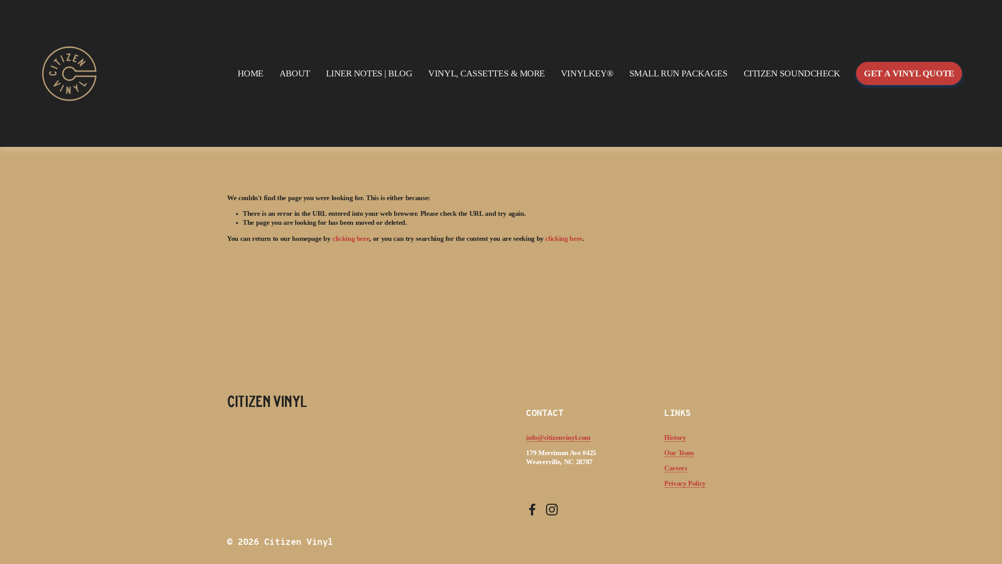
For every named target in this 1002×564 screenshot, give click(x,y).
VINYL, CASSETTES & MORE (486, 73)
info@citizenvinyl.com (558, 437)
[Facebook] (532, 509)
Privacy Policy (685, 483)
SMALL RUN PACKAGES (678, 73)
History (675, 437)
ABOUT (294, 73)
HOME (250, 73)
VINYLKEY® (587, 73)
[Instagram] (552, 509)
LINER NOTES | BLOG (369, 73)
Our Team (679, 453)
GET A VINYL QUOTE (909, 73)
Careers (675, 468)
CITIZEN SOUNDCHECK (792, 73)
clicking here (350, 238)
